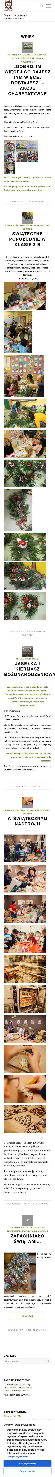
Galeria (15, 58)
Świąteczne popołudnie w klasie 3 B (27, 238)
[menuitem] (40, 5)
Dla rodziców (39, 54)
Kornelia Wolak (39, 1330)
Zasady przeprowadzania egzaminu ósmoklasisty (27, 1419)
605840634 (26, 1387)
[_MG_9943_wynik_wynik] (27, 802)
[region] (27, 1448)
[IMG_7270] (27, 218)
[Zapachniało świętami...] (27, 1220)
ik (39, 786)
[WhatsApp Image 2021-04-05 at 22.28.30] (27, 47)
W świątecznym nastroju (28, 821)
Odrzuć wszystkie (27, 1471)
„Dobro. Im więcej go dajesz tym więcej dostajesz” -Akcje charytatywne (28, 79)
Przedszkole (28, 58)
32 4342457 (12, 1387)
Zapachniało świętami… (27, 1238)
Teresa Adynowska (39, 1204)
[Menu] (47, 5)
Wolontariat (28, 61)
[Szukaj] (40, 5)
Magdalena (39, 201)
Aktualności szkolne (19, 54)
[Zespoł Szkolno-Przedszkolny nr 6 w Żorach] (22, 5)
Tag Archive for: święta (15, 15)
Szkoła (40, 58)
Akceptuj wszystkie (27, 1463)
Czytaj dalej (27, 1316)
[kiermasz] (27, 651)
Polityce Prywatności (18, 1456)
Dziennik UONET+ (12, 1416)
